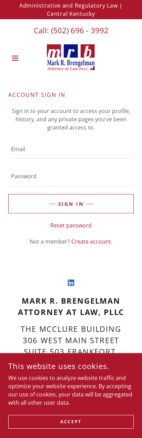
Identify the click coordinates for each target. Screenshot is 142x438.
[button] (17, 58)
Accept (70, 422)
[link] (71, 58)
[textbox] (71, 149)
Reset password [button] (71, 225)
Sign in (71, 204)
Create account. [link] (91, 241)
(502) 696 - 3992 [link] (80, 30)
